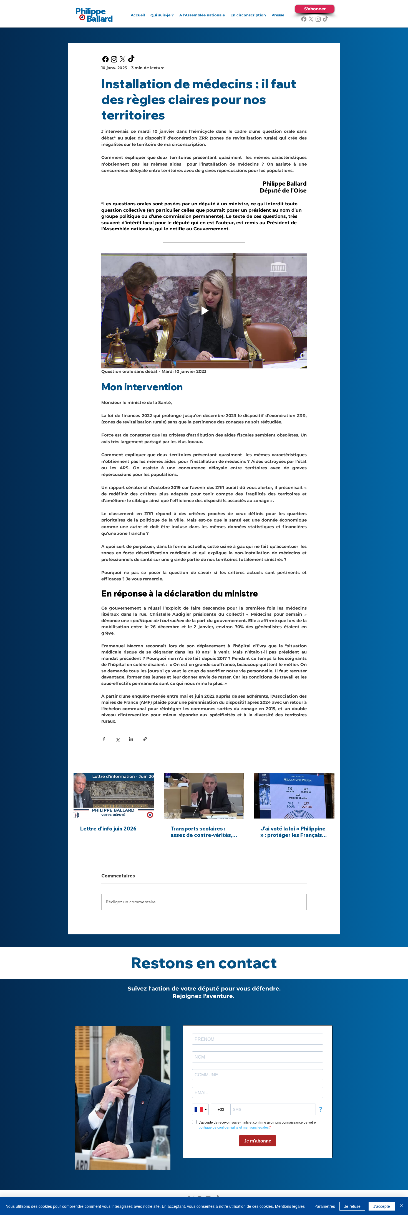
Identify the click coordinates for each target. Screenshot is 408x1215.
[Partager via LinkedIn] (131, 739)
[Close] (401, 1206)
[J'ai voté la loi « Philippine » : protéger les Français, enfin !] (294, 796)
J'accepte (381, 1206)
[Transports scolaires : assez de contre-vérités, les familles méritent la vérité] (204, 796)
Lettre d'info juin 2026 (108, 828)
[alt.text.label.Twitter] (311, 19)
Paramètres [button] (324, 1206)
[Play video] (204, 310)
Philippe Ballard (93, 15)
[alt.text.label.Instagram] (318, 19)
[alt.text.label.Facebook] (303, 19)
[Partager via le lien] (144, 739)
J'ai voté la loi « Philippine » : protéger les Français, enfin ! (293, 831)
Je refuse (352, 1206)
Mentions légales (290, 1206)
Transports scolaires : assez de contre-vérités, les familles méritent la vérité (201, 831)
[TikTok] (325, 19)
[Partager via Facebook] (104, 739)
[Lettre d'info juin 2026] (114, 796)
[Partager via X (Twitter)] (117, 739)
